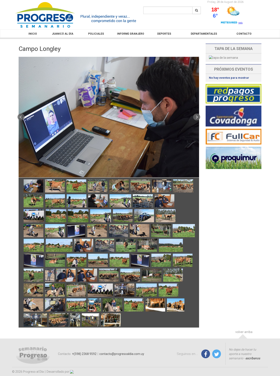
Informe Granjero (130, 33)
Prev (21, 117)
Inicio (32, 33)
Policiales (96, 33)
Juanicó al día (62, 33)
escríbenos (252, 358)
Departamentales (204, 33)
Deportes (164, 33)
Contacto (244, 33)
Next (196, 117)
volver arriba (243, 332)
